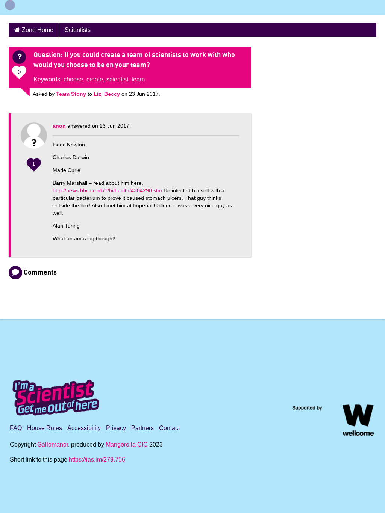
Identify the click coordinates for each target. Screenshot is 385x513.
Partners (142, 428)
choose (73, 79)
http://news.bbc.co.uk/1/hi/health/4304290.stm (107, 190)
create (94, 79)
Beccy (112, 94)
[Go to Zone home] (23, 7)
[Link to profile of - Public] (34, 139)
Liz (97, 94)
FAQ (16, 428)
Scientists (78, 30)
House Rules (44, 428)
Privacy (116, 428)
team (138, 79)
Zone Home (37, 30)
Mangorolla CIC (127, 444)
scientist (117, 79)
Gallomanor (52, 444)
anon (59, 126)
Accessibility (84, 428)
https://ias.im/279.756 (97, 459)
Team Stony (71, 94)
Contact (169, 428)
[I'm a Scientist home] (57, 394)
